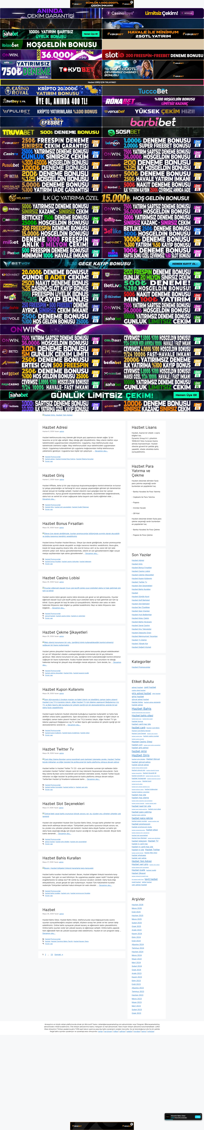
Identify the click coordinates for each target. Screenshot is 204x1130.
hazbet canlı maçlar (152, 733)
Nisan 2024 (137, 959)
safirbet (122, 1031)
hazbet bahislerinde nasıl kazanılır (141, 712)
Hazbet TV (153, 841)
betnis (144, 1031)
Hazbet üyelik (138, 870)
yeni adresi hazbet (139, 885)
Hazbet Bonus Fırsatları (62, 523)
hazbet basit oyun (136, 719)
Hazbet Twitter (152, 849)
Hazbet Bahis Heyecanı (142, 622)
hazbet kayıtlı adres (137, 784)
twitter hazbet (147, 882)
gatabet (129, 1031)
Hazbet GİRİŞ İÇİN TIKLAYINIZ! (102, 82)
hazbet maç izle (139, 795)
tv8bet (115, 1031)
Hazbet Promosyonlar (53, 457)
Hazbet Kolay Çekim (140, 618)
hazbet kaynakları (136, 781)
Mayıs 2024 (137, 955)
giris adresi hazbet (141, 693)
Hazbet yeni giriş (82, 787)
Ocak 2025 (136, 926)
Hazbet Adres (137, 702)
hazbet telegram (85, 561)
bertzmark (108, 1031)
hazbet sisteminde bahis (138, 830)
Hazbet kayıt (146, 781)
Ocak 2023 (136, 1013)
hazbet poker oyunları (139, 821)
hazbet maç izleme (140, 797)
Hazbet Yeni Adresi (142, 861)
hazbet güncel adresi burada (139, 767)
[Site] (51, 143)
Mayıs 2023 (137, 999)
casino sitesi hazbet (138, 690)
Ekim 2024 (136, 937)
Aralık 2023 (137, 973)
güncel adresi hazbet (140, 699)
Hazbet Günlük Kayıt (140, 596)
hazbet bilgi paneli (147, 719)
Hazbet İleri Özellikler (141, 607)
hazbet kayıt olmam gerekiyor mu (141, 786)
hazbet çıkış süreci (154, 864)
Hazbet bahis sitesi (142, 715)
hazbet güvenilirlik (137, 773)
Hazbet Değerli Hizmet (141, 647)
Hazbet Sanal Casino (141, 625)
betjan (100, 1031)
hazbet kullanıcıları (151, 789)
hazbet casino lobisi (63, 616)
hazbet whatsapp (139, 855)
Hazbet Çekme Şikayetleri (64, 632)
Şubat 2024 (137, 966)
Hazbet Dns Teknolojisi (141, 629)
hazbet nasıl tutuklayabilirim (139, 809)
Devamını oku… (101, 451)
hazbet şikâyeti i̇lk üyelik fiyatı (140, 876)
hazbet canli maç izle (141, 724)
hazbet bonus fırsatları (53, 561)
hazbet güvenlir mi (138, 776)
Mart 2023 (136, 1006)
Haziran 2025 (137, 915)
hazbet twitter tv (69, 787)
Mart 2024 (136, 962)
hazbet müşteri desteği (138, 803)
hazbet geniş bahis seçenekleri (152, 745)
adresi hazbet (50, 842)
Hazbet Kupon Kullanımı (63, 689)
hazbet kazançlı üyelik (81, 673)
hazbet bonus (137, 721)
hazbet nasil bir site (141, 806)
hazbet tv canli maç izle (142, 847)
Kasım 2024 (137, 934)
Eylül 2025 (136, 912)
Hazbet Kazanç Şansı (81, 941)
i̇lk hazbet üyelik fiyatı (138, 879)
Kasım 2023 (137, 977)
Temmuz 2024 (138, 948)
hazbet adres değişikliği (152, 702)
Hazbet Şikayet (139, 873)
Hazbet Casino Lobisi (61, 578)
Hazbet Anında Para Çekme (65, 459)
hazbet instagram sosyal (153, 778)
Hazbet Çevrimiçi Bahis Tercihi (62, 941)
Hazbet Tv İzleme (139, 640)
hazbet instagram (139, 778)
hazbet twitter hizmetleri (53, 787)
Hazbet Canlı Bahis (152, 728)
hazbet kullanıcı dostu (138, 789)
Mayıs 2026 (137, 908)
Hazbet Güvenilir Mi (149, 773)
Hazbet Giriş (53, 475)
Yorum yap (49, 461)
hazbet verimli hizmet (137, 853)
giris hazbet (156, 693)
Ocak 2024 (136, 970)
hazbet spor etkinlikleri (154, 838)
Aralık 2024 (137, 930)
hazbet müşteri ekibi (150, 803)
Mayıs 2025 (137, 919)
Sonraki (59, 954)
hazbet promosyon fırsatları (80, 893)
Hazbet (48, 909)
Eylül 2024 (136, 941)
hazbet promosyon (141, 824)
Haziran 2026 (137, 905)
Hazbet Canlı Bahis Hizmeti (141, 731)
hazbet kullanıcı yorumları (140, 792)
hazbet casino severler (138, 739)
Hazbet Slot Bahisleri (141, 604)
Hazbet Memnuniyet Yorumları (145, 636)
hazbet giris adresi (140, 747)
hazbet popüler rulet (153, 821)
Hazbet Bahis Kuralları (61, 858)
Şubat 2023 (137, 1009)
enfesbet (151, 1031)
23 (52, 954)
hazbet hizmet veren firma (153, 776)
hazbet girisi (139, 751)
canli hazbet (150, 687)
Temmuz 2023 (138, 991)
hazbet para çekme (142, 818)
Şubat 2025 (137, 923)
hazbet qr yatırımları (78, 616)
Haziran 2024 (137, 952)
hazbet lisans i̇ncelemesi (70, 733)
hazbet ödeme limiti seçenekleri (140, 867)
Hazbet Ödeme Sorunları (85, 459)
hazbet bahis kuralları (52, 893)
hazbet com (65, 893)
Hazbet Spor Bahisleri (139, 838)
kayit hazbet (151, 879)
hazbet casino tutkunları (70, 561)
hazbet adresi (50, 459)
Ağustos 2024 (138, 944)
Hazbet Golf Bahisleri (141, 600)
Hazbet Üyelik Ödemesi (80, 507)
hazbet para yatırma (139, 815)
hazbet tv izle (138, 849)
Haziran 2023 (137, 995)
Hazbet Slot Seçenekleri (63, 803)
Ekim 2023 (136, 981)
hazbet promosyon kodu (142, 827)
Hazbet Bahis (141, 708)
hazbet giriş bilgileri (62, 842)
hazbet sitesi (84, 733)
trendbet (137, 1031)
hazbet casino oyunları (151, 736)
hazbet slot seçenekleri (63, 507)
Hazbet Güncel (153, 759)
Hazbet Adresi (54, 427)
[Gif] (102, 198)
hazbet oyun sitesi (154, 809)
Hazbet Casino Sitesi (142, 741)
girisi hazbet (138, 696)
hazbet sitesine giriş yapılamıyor (140, 832)
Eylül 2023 (136, 984)
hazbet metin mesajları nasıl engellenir (142, 800)
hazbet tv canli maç (140, 844)
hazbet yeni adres (139, 858)
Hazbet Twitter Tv (58, 749)
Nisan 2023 (137, 1002)
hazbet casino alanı (137, 736)
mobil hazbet (136, 882)
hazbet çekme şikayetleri (54, 673)
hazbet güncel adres (141, 762)
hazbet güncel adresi (140, 765)
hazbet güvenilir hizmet (152, 770)
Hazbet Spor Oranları (141, 611)
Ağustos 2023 (138, 988)
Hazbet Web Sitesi (150, 853)
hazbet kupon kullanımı (53, 733)
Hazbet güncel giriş (138, 770)
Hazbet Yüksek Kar (140, 644)
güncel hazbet (50, 616)
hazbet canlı (138, 727)
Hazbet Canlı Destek (139, 733)
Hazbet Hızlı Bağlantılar (142, 615)
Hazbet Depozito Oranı (141, 633)
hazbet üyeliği (151, 870)
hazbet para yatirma (142, 812)
